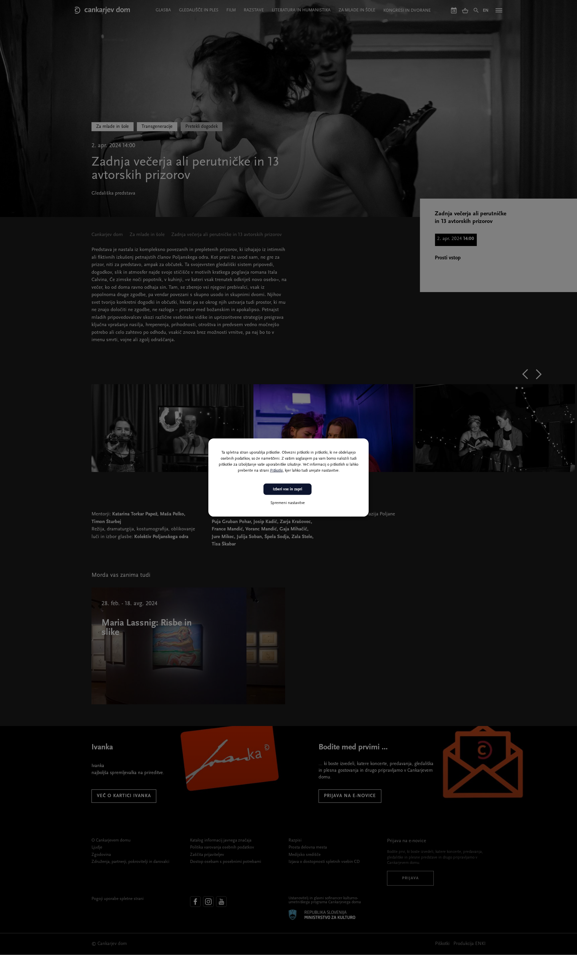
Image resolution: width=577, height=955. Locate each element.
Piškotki (276, 470)
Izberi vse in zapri (287, 489)
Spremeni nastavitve (287, 503)
